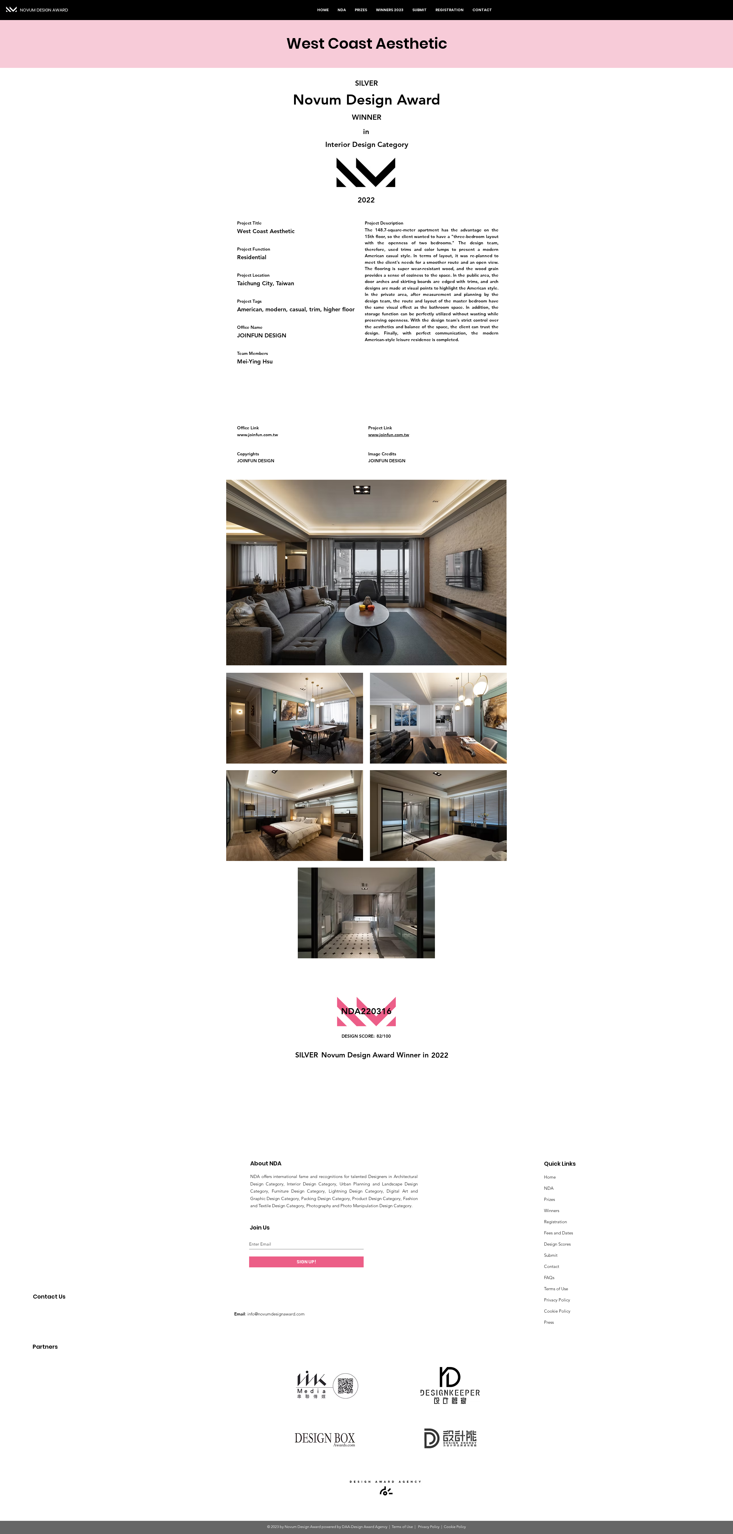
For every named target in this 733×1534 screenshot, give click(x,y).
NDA (548, 1188)
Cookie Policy (557, 1311)
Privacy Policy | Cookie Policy (441, 1527)
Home (550, 1177)
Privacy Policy (557, 1300)
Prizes (549, 1199)
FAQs (549, 1277)
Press (549, 1322)
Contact (551, 1266)
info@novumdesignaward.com (276, 1314)
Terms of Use (556, 1288)
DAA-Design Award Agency (364, 1527)
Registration (555, 1221)
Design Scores (557, 1244)
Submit (550, 1255)
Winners (551, 1210)
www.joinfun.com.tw (257, 434)
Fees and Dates (558, 1233)
